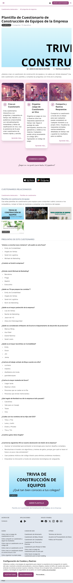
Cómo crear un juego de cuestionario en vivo (9, 535)
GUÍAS (4, 531)
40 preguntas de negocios (28, 9)
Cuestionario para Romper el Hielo (35, 547)
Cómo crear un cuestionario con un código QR (12, 544)
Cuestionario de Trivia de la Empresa (33, 543)
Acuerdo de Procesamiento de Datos (60, 537)
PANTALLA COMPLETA (63, 69)
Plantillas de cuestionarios (28, 195)
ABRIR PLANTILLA (36, 503)
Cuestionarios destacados (10, 9)
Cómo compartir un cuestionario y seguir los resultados (12, 539)
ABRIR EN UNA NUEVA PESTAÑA (39, 69)
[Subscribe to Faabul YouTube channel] (42, 521)
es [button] (70, 3)
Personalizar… (40, 574)
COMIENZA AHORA (36, 159)
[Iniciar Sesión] (50, 2)
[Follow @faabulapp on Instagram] (53, 521)
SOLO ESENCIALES (26, 574)
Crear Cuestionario (60, 3)
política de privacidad (49, 570)
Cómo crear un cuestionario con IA (12, 548)
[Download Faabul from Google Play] (25, 521)
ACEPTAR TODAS (10, 574)
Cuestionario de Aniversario (33, 534)
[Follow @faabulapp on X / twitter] (50, 521)
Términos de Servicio (55, 534)
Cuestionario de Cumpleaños (33, 539)
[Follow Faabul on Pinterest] (57, 521)
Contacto (4, 521)
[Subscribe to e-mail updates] (61, 521)
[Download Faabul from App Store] (21, 521)
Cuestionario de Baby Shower (34, 537)
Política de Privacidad (55, 539)
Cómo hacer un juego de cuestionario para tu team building (35, 555)
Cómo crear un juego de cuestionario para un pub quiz (34, 550)
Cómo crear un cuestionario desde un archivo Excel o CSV (12, 551)
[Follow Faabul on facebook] (46, 521)
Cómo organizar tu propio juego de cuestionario (11, 556)
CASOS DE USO (30, 531)
